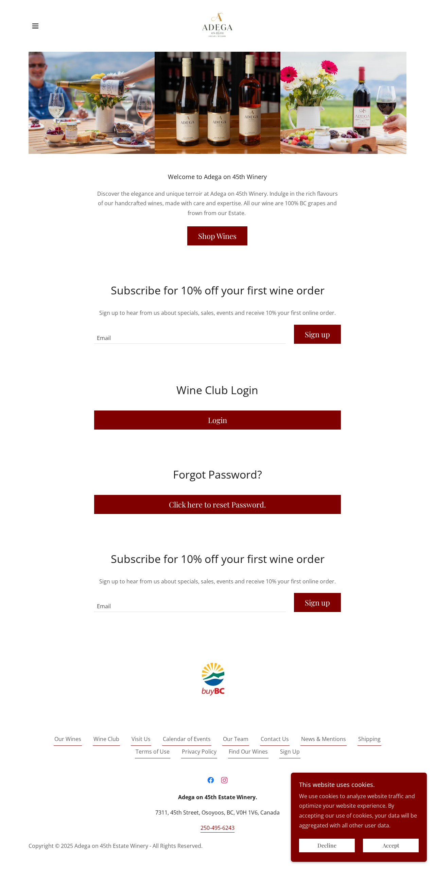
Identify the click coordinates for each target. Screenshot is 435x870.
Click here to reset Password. (217, 504)
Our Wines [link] (67, 739)
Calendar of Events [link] (187, 739)
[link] (217, 25)
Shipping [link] (369, 739)
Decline (326, 845)
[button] (35, 26)
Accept (391, 845)
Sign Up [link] (290, 751)
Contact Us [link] (275, 739)
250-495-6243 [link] (217, 828)
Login (217, 420)
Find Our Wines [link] (248, 751)
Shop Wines (217, 236)
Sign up (317, 334)
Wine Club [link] (106, 739)
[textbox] (189, 334)
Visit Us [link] (141, 739)
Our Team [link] (235, 739)
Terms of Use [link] (153, 751)
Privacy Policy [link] (199, 751)
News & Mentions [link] (323, 739)
